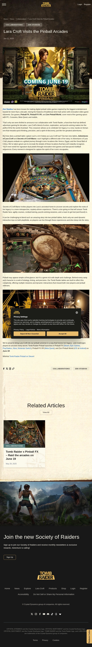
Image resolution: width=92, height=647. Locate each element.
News (12, 19)
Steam (66, 346)
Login (72, 588)
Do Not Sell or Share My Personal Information (53, 594)
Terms (35, 640)
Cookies (56, 640)
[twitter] (7, 368)
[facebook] (4, 368)
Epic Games (75, 346)
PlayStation (7, 348)
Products (53, 588)
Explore (27, 588)
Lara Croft (39, 588)
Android (82, 348)
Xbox (14, 348)
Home (6, 19)
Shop (63, 588)
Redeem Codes (89, 636)
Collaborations (21, 19)
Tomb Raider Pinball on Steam (21, 356)
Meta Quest (49, 348)
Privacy (45, 640)
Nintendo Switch (24, 348)
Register (83, 588)
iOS (75, 348)
